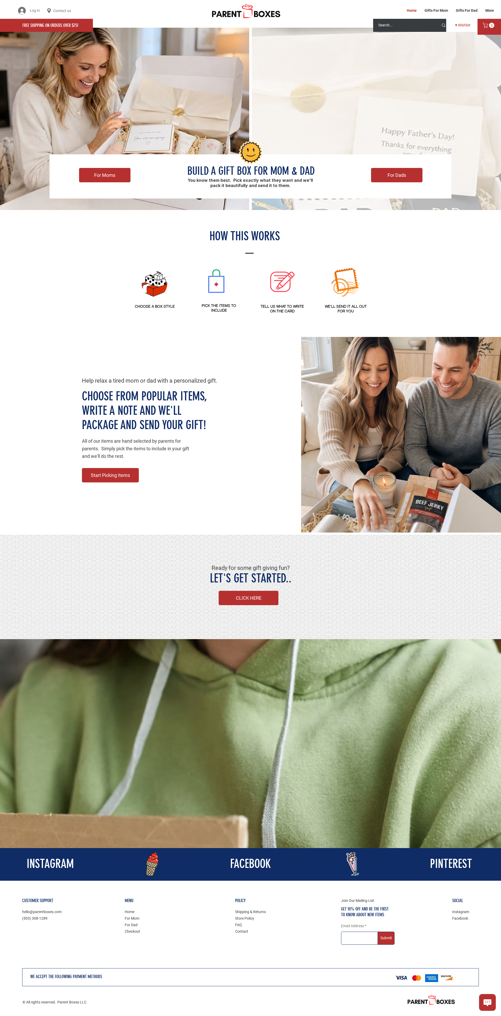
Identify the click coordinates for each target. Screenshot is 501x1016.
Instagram (460, 912)
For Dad (131, 925)
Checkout (132, 931)
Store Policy (244, 918)
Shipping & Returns (250, 912)
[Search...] (444, 25)
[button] (489, 25)
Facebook (460, 918)
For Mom (132, 918)
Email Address (352, 926)
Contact (241, 931)
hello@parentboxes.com (42, 912)
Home (129, 912)
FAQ (238, 925)
